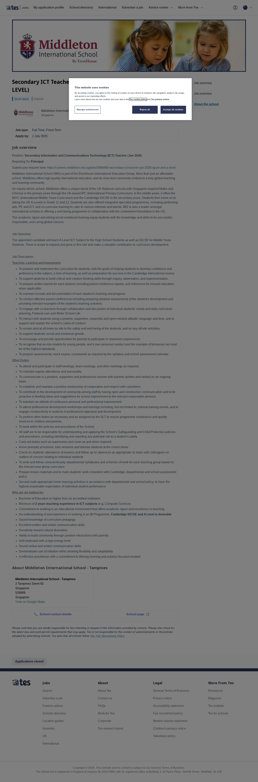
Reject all (145, 109)
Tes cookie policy (138, 99)
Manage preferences (88, 109)
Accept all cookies (173, 109)
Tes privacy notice (160, 99)
